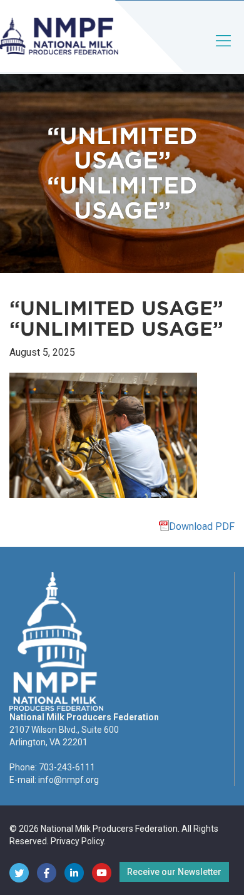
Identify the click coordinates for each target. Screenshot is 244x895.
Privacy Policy (77, 841)
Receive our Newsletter (174, 872)
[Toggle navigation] (224, 51)
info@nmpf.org (68, 780)
